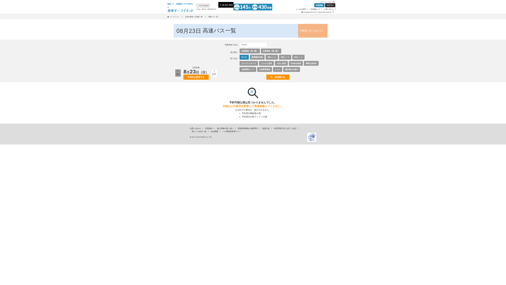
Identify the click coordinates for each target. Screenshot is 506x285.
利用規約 (209, 128)
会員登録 (319, 5)
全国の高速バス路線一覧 (194, 17)
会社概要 (214, 131)
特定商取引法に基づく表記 (285, 128)
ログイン (330, 5)
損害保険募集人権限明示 (248, 128)
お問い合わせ (329, 9)
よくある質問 (301, 9)
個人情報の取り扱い (225, 128)
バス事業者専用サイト (231, 131)
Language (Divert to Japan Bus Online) (317, 12)
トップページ (174, 17)
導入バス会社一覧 (199, 131)
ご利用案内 (313, 9)
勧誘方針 (266, 128)
